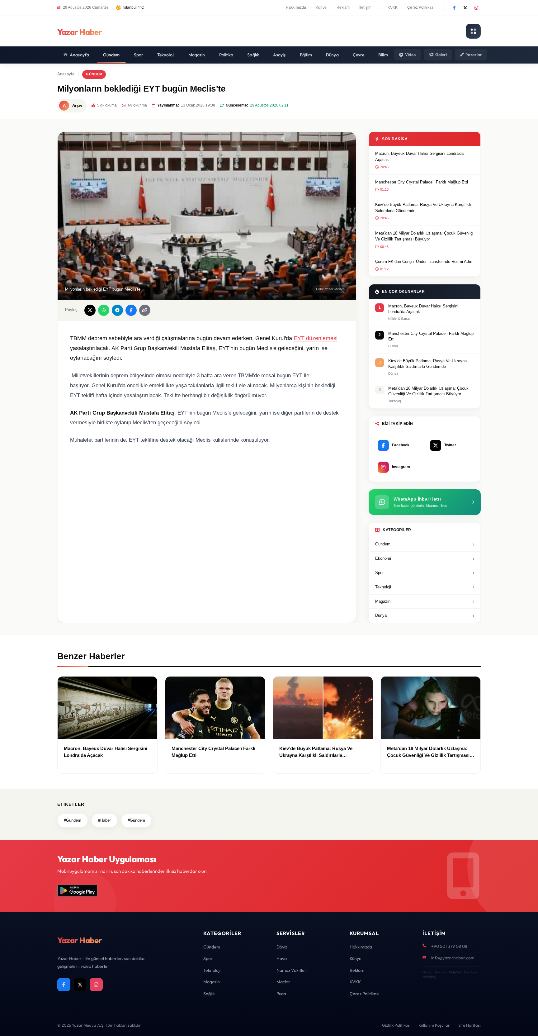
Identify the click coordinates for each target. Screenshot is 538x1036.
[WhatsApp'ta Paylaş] (103, 310)
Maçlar (283, 982)
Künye (321, 7)
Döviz (281, 947)
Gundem (382, 544)
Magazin (196, 55)
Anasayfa (79, 55)
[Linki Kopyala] (144, 310)
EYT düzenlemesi (315, 338)
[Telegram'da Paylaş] (117, 310)
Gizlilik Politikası (396, 1025)
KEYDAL (454, 972)
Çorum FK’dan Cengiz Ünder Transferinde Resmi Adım (424, 261)
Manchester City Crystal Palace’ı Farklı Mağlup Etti (421, 182)
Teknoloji (165, 55)
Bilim (383, 55)
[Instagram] (476, 7)
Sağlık (253, 55)
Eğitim (306, 55)
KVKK (393, 7)
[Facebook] (454, 7)
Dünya (332, 55)
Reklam (343, 7)
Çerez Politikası (420, 7)
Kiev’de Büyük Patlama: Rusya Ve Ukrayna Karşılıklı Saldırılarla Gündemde (423, 207)
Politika (226, 55)
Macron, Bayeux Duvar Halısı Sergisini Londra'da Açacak (419, 156)
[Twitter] (465, 7)
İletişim (365, 7)
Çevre (359, 55)
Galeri (441, 54)
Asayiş (279, 55)
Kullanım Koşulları (434, 1025)
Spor (138, 55)
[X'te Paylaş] (90, 310)
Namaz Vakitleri (291, 970)
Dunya (381, 615)
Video (410, 54)
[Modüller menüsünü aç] (473, 31)
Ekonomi (383, 558)
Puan (281, 993)
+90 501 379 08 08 (449, 946)
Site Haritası (469, 1025)
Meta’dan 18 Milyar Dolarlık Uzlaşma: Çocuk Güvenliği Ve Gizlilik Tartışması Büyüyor (424, 236)
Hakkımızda (296, 7)
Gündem (111, 55)
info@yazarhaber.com (452, 958)
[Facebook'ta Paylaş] (131, 310)
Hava (281, 958)
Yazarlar (474, 54)
